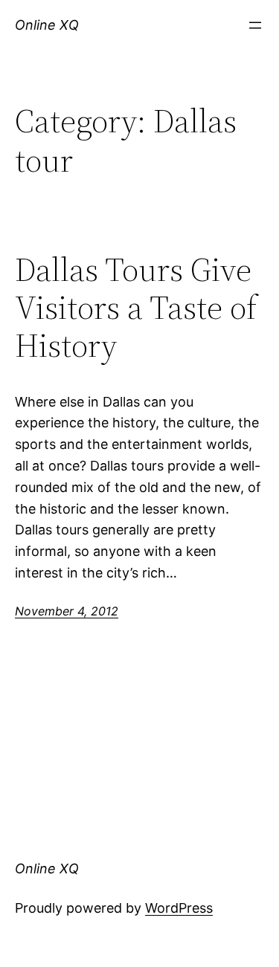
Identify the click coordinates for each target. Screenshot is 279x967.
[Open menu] (255, 25)
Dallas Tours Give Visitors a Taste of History (136, 307)
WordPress (179, 908)
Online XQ (47, 25)
